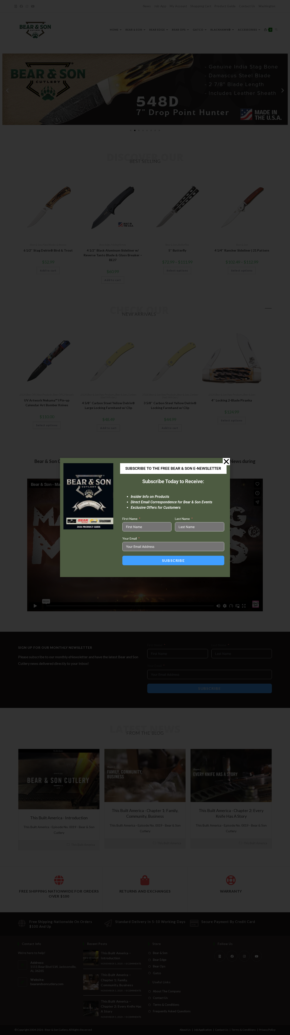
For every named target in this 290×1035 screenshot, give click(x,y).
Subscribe (173, 560)
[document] (145, 517)
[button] (226, 461)
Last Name (182, 519)
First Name (130, 519)
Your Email (129, 538)
